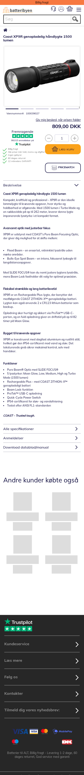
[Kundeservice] (53, 10)
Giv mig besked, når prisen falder (58, 120)
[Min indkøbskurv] (70, 8)
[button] (10, 107)
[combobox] (42, 19)
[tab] (42, 185)
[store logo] (18, 10)
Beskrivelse (12, 185)
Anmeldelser (13, 438)
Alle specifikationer (18, 429)
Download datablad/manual (26, 447)
